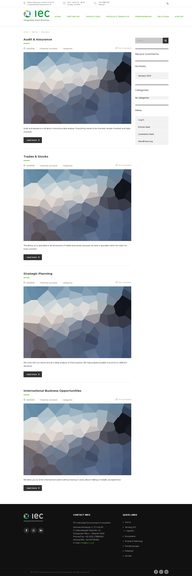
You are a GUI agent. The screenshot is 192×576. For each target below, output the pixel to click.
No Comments (125, 48)
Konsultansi (93, 16)
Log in (141, 120)
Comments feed (146, 134)
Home (58, 16)
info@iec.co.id (87, 543)
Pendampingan (143, 16)
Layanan (130, 531)
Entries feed (144, 127)
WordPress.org (145, 141)
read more (32, 140)
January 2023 (144, 76)
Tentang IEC (73, 16)
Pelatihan (163, 16)
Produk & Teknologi (117, 16)
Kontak (179, 16)
